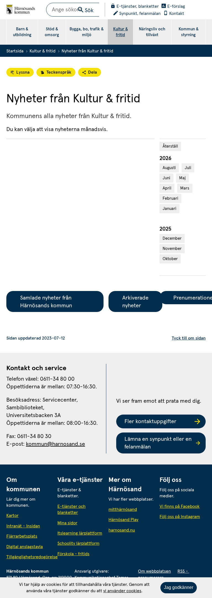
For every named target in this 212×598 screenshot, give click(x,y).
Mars (184, 188)
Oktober (170, 259)
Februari (170, 198)
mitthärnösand (131, 509)
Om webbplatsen (154, 571)
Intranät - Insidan (23, 526)
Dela (92, 72)
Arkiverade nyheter (136, 301)
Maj (182, 178)
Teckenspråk (58, 72)
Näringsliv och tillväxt (152, 32)
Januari (169, 209)
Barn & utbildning (22, 32)
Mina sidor (67, 523)
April (167, 188)
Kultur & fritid (120, 32)
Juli (188, 168)
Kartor (12, 515)
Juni (166, 178)
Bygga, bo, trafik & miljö (87, 32)
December (172, 238)
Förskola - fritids (73, 554)
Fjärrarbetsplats (21, 536)
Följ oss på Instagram (180, 516)
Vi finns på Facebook (180, 506)
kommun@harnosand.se (55, 444)
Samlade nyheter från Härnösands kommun (46, 301)
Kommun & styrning (188, 32)
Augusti (169, 168)
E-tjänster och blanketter (71, 509)
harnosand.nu (131, 530)
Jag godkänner (178, 587)
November (172, 249)
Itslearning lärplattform (79, 533)
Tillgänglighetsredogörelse (29, 557)
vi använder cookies (122, 591)
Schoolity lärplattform (78, 543)
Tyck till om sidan (189, 338)
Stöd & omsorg (52, 32)
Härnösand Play (123, 519)
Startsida (14, 51)
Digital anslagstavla (24, 546)
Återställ (170, 146)
